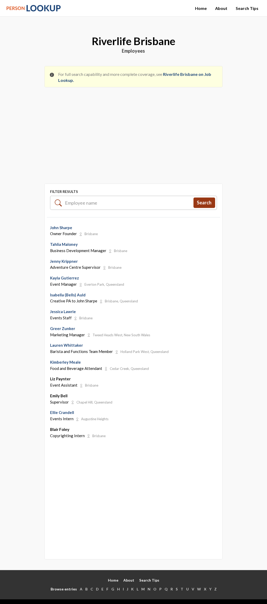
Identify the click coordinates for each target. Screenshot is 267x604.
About (221, 8)
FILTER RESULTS (64, 191)
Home (201, 8)
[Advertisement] (133, 130)
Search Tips (247, 8)
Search (204, 202)
